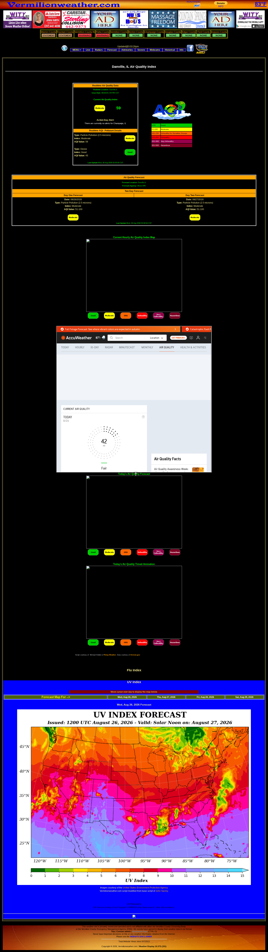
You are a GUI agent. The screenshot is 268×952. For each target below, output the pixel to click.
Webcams (155, 50)
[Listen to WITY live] (17, 27)
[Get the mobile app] (201, 53)
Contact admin (123, 931)
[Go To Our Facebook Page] (190, 51)
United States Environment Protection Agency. (145, 887)
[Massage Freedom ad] (163, 27)
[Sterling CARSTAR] (76, 27)
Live (88, 50)
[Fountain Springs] (192, 27)
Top (113, 931)
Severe (141, 50)
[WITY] (250, 27)
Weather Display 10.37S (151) (152, 946)
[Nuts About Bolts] (134, 27)
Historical (170, 50)
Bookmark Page (139, 931)
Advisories (127, 50)
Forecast (112, 50)
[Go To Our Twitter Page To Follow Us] (64, 51)
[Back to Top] (136, 474)
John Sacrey (162, 891)
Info (181, 50)
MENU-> (77, 50)
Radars (99, 50)
